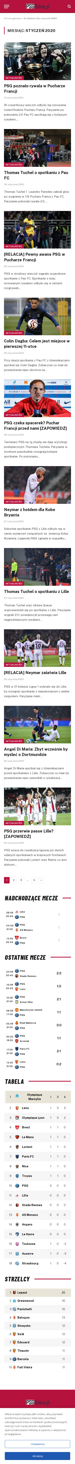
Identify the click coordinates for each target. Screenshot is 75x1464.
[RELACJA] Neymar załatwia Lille (35, 672)
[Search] (69, 6)
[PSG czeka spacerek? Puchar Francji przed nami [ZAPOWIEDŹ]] (37, 398)
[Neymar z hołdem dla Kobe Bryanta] (37, 485)
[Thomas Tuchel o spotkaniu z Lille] (37, 567)
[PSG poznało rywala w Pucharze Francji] (37, 61)
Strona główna (12, 18)
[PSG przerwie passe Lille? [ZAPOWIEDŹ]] (37, 806)
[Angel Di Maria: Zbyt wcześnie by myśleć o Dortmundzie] (37, 724)
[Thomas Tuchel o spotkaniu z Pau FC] (37, 148)
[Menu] (6, 6)
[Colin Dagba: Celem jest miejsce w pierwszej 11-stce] (37, 316)
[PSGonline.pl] (37, 6)
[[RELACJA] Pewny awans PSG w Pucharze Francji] (37, 230)
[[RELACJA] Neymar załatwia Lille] (37, 648)
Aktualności (14, 78)
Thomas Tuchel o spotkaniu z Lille (36, 591)
